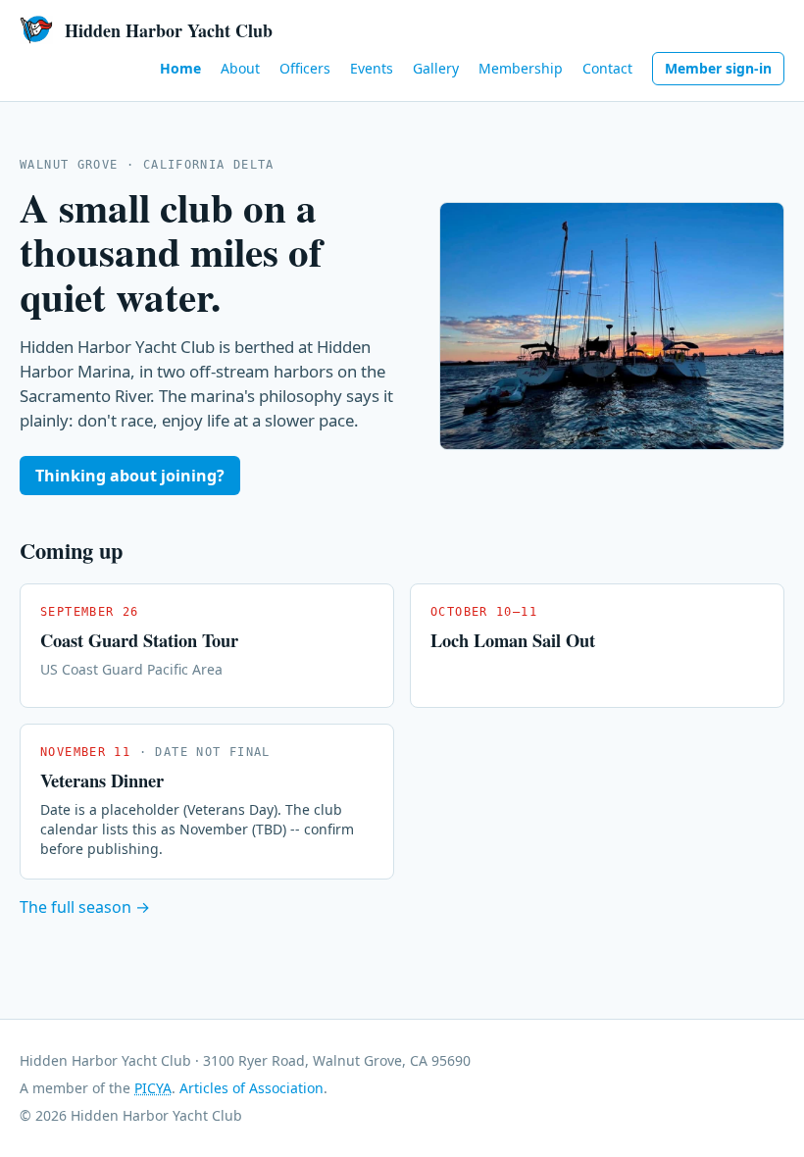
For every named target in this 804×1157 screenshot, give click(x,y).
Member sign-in (718, 68)
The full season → (85, 907)
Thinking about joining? (130, 475)
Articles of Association (251, 1088)
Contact (607, 68)
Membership (520, 68)
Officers (304, 68)
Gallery (436, 68)
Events (371, 68)
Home (180, 68)
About (240, 68)
